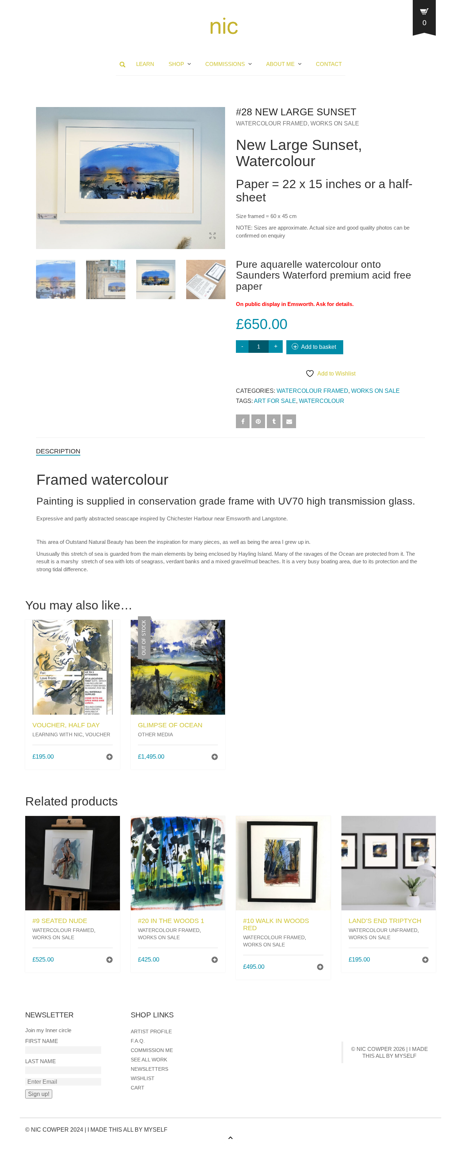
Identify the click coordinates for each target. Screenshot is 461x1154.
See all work (149, 1059)
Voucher (97, 734)
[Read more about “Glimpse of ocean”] (214, 757)
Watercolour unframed (383, 930)
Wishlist (143, 1078)
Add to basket (318, 347)
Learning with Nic (57, 734)
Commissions (225, 64)
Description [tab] (58, 451)
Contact (329, 64)
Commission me (152, 1050)
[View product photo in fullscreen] (212, 237)
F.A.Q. (138, 1041)
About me (280, 64)
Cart (137, 1088)
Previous (40, 169)
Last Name (40, 1061)
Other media (155, 734)
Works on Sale (334, 123)
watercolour (321, 401)
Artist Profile (151, 1031)
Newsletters (149, 1069)
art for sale (275, 401)
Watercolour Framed (272, 123)
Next (221, 169)
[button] (109, 757)
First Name (41, 1041)
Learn (145, 64)
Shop (176, 64)
